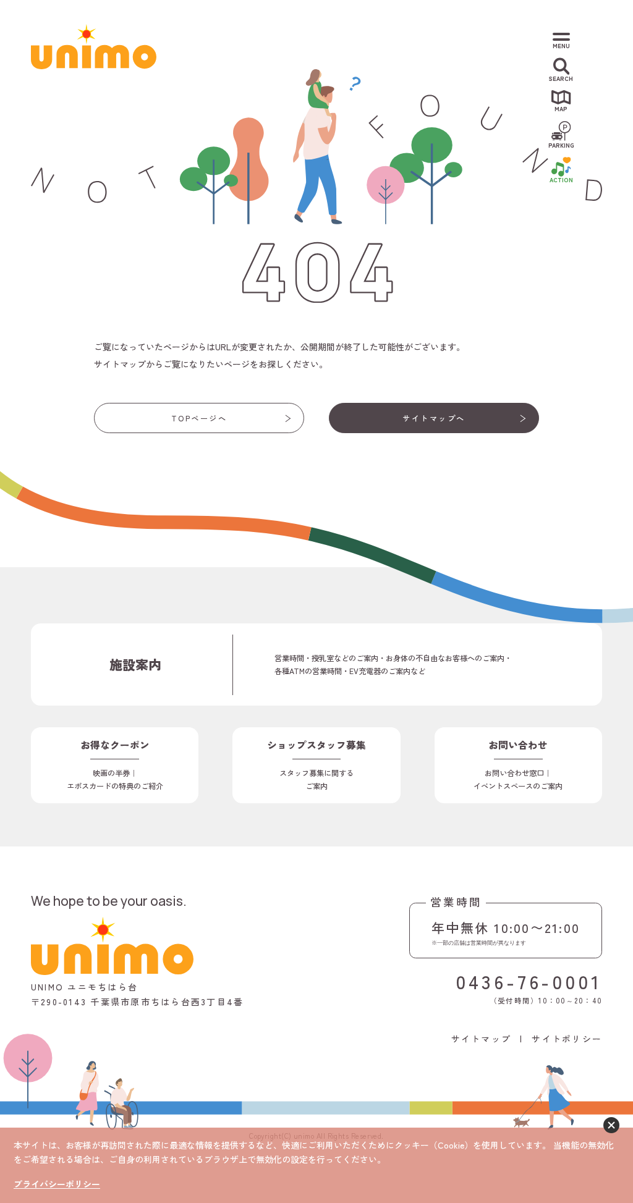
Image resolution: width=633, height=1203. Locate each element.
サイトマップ (481, 1038)
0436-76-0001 (529, 981)
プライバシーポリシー (57, 1184)
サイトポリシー (567, 1038)
